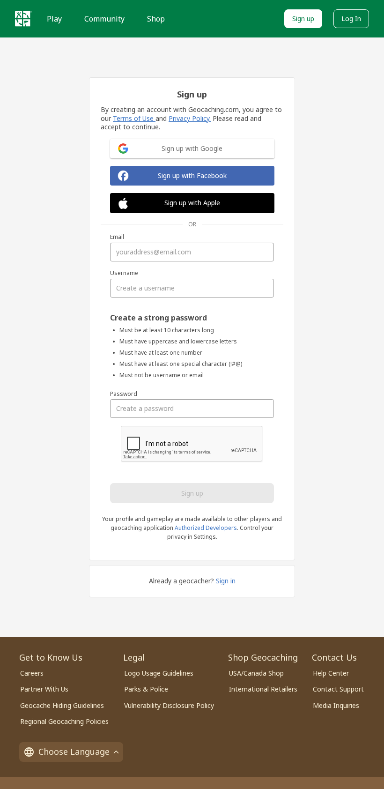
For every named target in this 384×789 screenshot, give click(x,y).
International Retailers (263, 689)
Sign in (226, 580)
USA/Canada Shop (256, 673)
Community (104, 19)
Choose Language (74, 751)
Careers (32, 673)
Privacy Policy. (190, 118)
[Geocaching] (23, 18)
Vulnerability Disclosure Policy (169, 705)
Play (54, 19)
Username (124, 273)
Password (123, 394)
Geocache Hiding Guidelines (62, 705)
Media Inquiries (336, 705)
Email (117, 237)
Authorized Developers (206, 528)
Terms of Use (134, 118)
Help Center (331, 673)
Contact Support (338, 689)
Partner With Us (44, 689)
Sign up (303, 18)
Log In (351, 18)
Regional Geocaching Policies (64, 721)
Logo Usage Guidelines (158, 673)
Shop (156, 19)
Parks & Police (146, 689)
